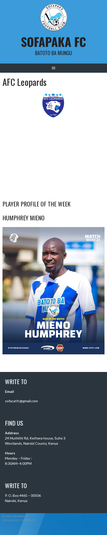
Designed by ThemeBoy (19, 520)
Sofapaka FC (53, 41)
